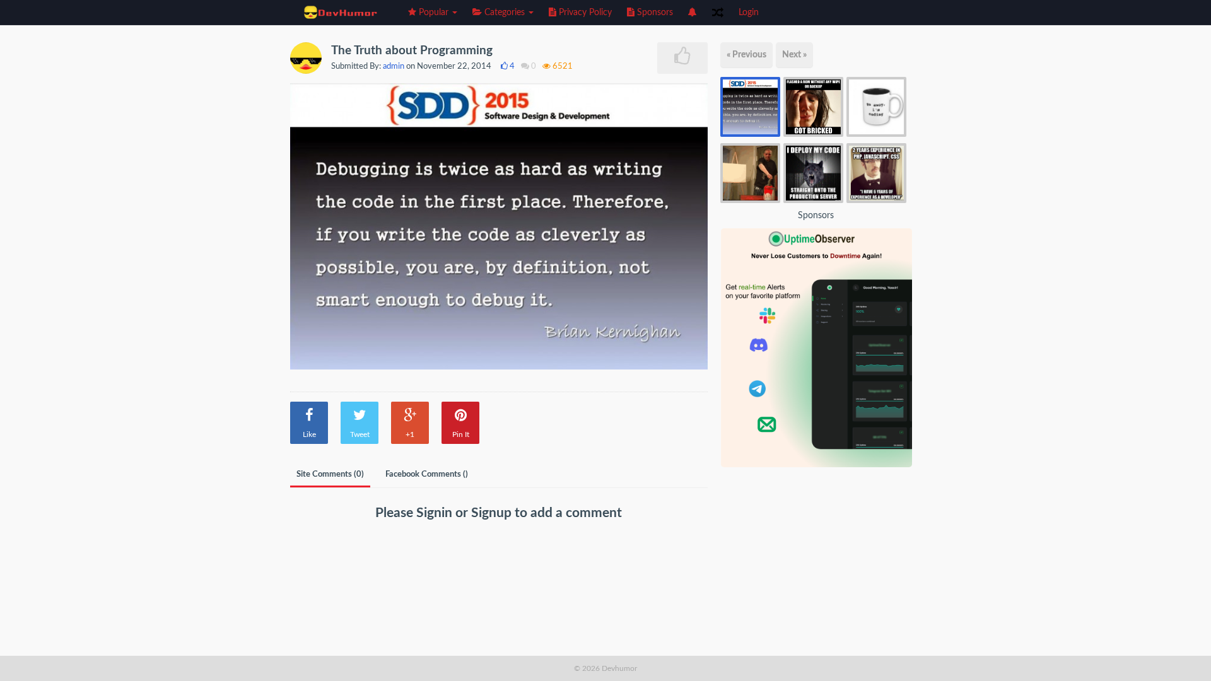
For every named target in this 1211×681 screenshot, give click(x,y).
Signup (493, 513)
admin (393, 66)
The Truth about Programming (412, 51)
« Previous (746, 54)
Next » (794, 54)
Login (749, 12)
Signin (435, 513)
